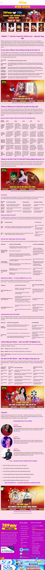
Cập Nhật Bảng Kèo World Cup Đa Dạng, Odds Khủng (22, 511)
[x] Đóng (2, 558)
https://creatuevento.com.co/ (34, 416)
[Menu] (1, 2)
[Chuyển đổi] (2, 465)
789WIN (2, 532)
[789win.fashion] (22, 2)
